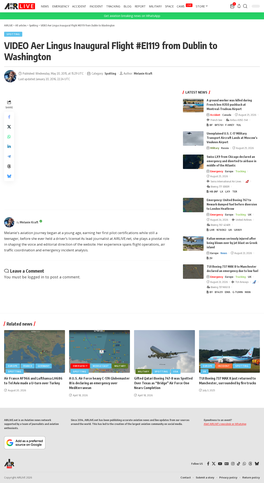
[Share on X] (9, 127)
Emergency (216, 171)
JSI (211, 258)
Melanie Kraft (143, 73)
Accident (215, 114)
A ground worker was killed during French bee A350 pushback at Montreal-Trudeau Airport (229, 104)
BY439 (219, 292)
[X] (214, 464)
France (27, 366)
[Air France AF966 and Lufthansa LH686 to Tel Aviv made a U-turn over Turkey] (34, 351)
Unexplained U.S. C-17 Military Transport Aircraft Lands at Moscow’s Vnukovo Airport (232, 138)
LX (221, 191)
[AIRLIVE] (19, 6)
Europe (229, 171)
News (223, 253)
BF (211, 125)
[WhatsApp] (244, 464)
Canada (226, 114)
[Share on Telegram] (9, 156)
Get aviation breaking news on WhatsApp (132, 16)
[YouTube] (220, 464)
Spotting (13, 34)
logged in (36, 276)
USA (175, 371)
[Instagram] (233, 464)
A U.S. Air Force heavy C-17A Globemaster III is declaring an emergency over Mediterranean (99, 383)
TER (234, 191)
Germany (43, 366)
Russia (225, 148)
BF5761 (219, 125)
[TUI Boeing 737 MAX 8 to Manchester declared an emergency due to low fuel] (193, 271)
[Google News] (227, 464)
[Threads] (250, 464)
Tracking (240, 171)
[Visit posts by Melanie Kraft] (10, 76)
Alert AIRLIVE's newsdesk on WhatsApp (225, 424)
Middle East (101, 366)
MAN (248, 292)
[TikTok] (238, 464)
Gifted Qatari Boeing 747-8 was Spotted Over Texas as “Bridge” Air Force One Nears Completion (163, 383)
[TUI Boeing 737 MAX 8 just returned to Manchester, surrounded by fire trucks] (229, 351)
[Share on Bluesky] (9, 176)
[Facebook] (208, 464)
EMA (227, 292)
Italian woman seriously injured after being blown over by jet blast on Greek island (232, 243)
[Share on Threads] (9, 166)
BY (211, 292)
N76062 (221, 229)
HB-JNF (214, 191)
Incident (224, 366)
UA (230, 229)
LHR (212, 229)
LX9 (227, 191)
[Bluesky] (257, 464)
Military (214, 148)
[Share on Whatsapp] (9, 137)
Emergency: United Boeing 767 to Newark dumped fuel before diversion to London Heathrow (232, 204)
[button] (245, 6)
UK (249, 214)
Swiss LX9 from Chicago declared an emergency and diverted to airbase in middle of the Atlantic (231, 161)
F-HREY (229, 125)
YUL (238, 125)
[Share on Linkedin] (9, 146)
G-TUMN (237, 292)
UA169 (238, 229)
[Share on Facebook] (9, 117)
